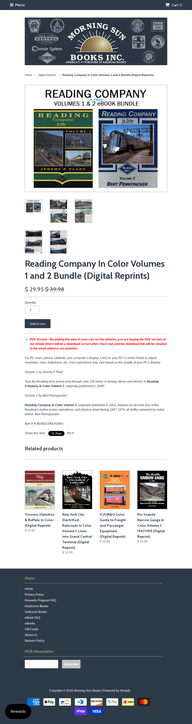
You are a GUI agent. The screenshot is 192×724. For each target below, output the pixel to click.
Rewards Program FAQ (40, 600)
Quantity (30, 302)
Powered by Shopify (116, 690)
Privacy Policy (34, 594)
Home (29, 589)
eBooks (30, 623)
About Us (31, 635)
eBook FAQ (32, 617)
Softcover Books (36, 612)
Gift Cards (31, 629)
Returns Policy (34, 641)
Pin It (70, 433)
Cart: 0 (176, 5)
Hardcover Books (36, 606)
